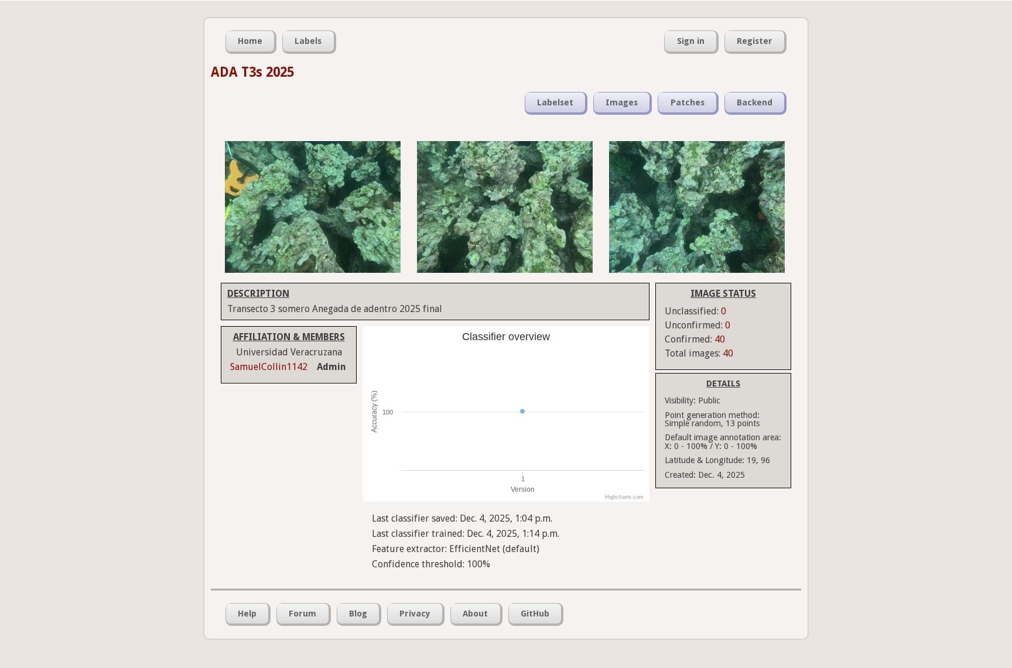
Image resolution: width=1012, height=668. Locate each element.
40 (719, 339)
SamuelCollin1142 (268, 366)
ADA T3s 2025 (252, 72)
